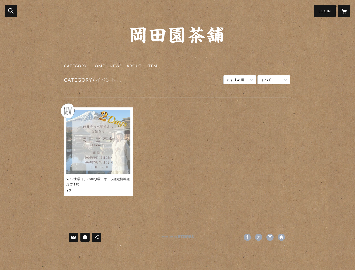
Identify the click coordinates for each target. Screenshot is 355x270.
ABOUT (134, 65)
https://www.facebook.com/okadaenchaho (247, 237)
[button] (325, 11)
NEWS (116, 65)
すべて (266, 80)
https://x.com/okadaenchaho (258, 237)
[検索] (11, 11)
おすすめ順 (235, 80)
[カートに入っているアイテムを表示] (344, 11)
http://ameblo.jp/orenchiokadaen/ (281, 237)
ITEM (152, 65)
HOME (98, 65)
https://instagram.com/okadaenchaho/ (270, 237)
